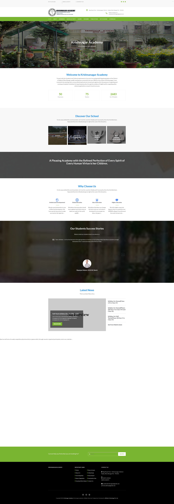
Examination (80, 1)
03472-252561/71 (113, 12)
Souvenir (86, 19)
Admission (62, 19)
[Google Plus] (125, 1)
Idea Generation (97, 202)
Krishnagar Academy (68, 498)
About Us (78, 472)
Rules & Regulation (80, 478)
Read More (57, 324)
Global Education (77, 202)
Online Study (91, 472)
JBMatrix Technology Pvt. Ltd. (111, 498)
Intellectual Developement (57, 202)
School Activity (71, 19)
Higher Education (117, 202)
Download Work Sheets (81, 481)
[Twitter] (123, 1)
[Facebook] (121, 1)
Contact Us (90, 481)
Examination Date (92, 478)
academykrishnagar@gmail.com (116, 14)
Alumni (79, 19)
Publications (94, 19)
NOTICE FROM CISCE (115, 325)
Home (49, 19)
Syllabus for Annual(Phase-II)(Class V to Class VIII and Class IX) (116, 309)
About (55, 19)
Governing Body (79, 475)
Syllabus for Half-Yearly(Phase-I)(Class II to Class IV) (116, 318)
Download (112, 19)
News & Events (66, 1)
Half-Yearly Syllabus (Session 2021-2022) (65, 314)
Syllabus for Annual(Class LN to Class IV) (116, 302)
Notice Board (52, 1)
